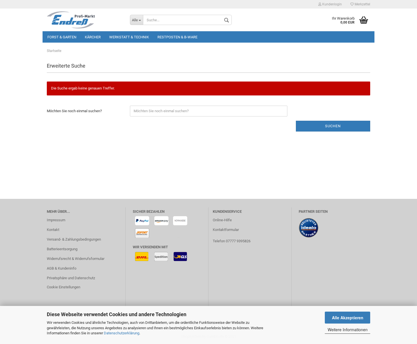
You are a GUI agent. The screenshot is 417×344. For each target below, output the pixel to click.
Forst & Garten (61, 37)
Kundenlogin (331, 4)
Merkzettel (362, 4)
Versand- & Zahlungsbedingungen (74, 239)
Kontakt (53, 230)
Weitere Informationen (348, 329)
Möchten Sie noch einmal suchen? (74, 111)
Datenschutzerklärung (121, 333)
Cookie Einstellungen (63, 287)
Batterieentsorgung (62, 249)
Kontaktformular (226, 230)
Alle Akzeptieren (347, 317)
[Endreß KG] (84, 20)
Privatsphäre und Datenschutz (71, 278)
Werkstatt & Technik (129, 37)
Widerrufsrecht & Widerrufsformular (75, 259)
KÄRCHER (93, 37)
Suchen (333, 126)
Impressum (56, 220)
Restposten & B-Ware (177, 37)
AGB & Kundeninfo (61, 268)
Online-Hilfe (222, 220)
